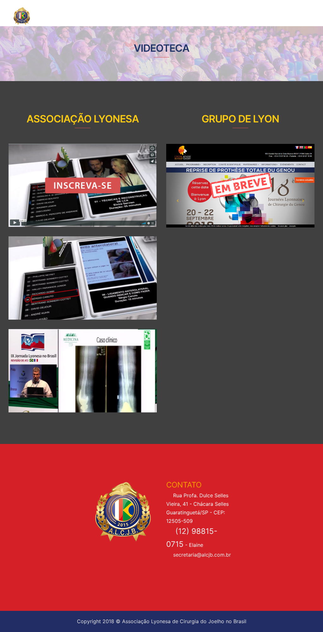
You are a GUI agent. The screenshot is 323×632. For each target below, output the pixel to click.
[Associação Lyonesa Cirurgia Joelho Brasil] (34, 16)
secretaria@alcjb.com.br (202, 555)
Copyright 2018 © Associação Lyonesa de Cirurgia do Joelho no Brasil (161, 621)
